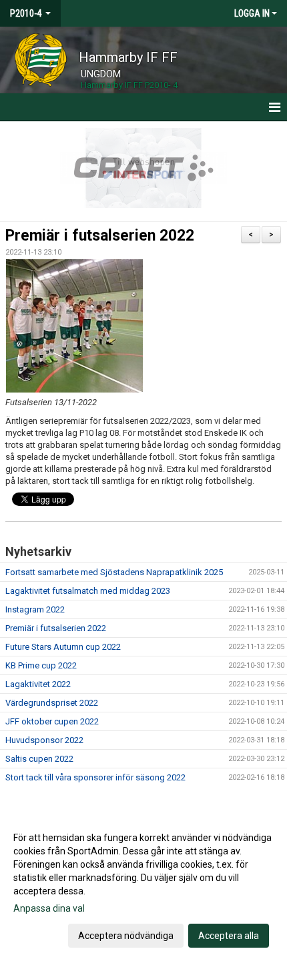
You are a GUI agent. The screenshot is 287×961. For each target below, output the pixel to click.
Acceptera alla (228, 935)
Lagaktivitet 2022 (38, 684)
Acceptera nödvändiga (126, 935)
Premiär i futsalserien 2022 (99, 236)
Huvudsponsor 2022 (44, 740)
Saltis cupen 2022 (39, 759)
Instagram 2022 (35, 609)
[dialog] (143, 886)
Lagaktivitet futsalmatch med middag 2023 (87, 591)
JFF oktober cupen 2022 (52, 721)
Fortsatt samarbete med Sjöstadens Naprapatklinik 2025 (114, 572)
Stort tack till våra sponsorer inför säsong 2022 (95, 777)
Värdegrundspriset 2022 (51, 703)
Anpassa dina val (49, 908)
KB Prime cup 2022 (41, 665)
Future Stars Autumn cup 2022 (63, 647)
